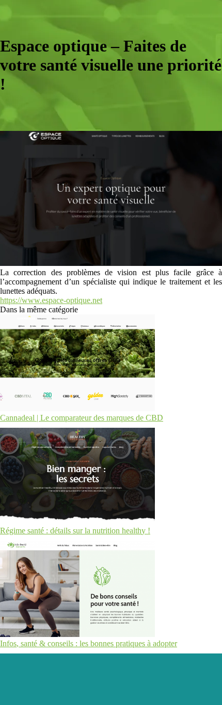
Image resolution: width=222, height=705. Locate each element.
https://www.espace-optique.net (51, 300)
